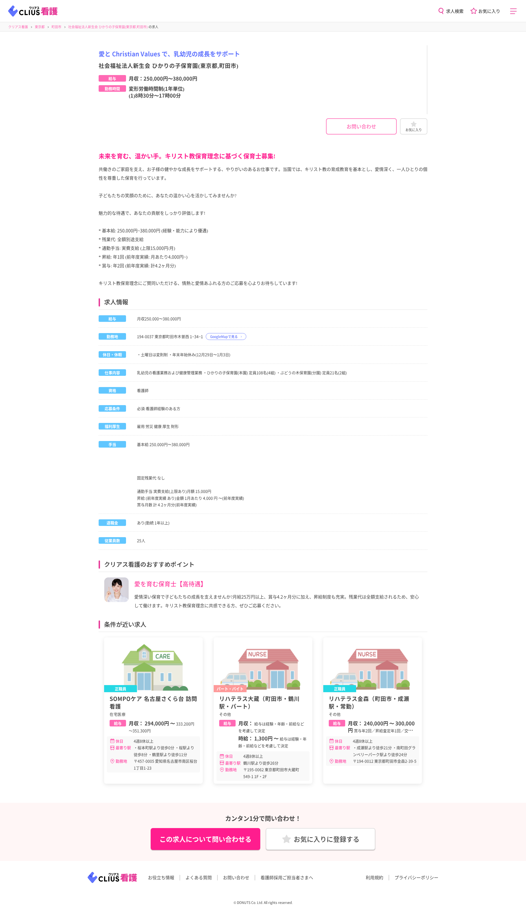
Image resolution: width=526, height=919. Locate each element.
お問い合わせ (361, 126)
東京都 (40, 26)
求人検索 (455, 11)
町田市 (56, 26)
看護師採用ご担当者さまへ (287, 877)
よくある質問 (198, 877)
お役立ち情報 (161, 877)
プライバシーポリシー (416, 877)
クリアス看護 (18, 26)
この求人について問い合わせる (205, 839)
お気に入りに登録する (326, 839)
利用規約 (374, 877)
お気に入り (489, 11)
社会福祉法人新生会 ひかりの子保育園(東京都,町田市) (108, 26)
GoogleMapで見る (224, 336)
